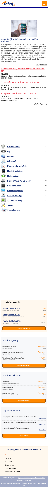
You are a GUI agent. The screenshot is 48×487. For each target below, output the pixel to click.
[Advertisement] (24, 11)
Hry (8, 151)
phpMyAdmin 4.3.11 (11, 315)
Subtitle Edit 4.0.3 (8, 393)
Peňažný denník (11, 468)
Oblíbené (8, 455)
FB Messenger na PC (13, 471)
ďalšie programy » (24, 328)
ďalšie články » (40, 104)
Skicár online (9, 465)
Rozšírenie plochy (15, 191)
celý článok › (41, 65)
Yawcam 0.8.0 (7, 382)
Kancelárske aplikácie (17, 166)
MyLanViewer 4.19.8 (11, 308)
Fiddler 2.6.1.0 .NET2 (11, 321)
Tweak (10, 205)
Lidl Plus (8, 459)
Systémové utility (14, 200)
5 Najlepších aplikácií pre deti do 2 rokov (15, 428)
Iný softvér (12, 161)
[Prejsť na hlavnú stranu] (8, 5)
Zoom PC (8, 462)
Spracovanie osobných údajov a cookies (31, 478)
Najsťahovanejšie (13, 302)
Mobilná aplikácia (14, 171)
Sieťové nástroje (14, 196)
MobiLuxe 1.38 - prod (9, 346)
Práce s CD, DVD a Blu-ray (19, 181)
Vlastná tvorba (13, 210)
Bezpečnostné (13, 147)
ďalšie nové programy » (24, 365)
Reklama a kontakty (24, 481)
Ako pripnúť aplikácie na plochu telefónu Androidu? (19, 40)
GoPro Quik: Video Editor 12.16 (12, 352)
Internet (10, 156)
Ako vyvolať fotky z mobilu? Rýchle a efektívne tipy (19, 422)
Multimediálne (13, 176)
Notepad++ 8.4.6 (7, 387)
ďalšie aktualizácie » (24, 400)
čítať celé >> (42, 418)
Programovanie (14, 186)
